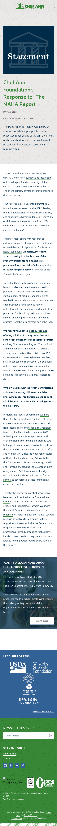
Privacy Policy (16, 818)
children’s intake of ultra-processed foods (25, 243)
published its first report (38, 177)
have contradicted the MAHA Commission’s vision (26, 499)
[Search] (53, 6)
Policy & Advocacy (12, 118)
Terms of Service (30, 815)
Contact (7, 758)
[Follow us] (5, 765)
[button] (5, 6)
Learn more (42, 621)
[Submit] (50, 735)
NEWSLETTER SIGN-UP (18, 728)
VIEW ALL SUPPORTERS (43, 711)
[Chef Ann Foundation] (13, 782)
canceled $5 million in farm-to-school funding (27, 429)
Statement (29, 118)
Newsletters (9, 753)
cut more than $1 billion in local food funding (26, 416)
